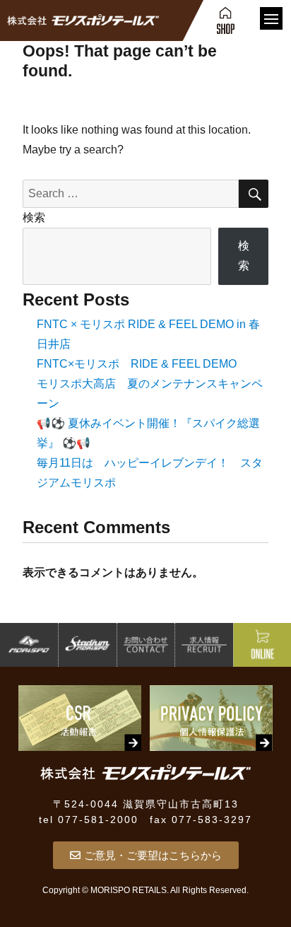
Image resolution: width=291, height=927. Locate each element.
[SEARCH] (253, 194)
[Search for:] (131, 193)
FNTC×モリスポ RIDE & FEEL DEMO (137, 364)
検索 (34, 217)
